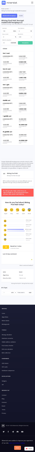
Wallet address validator (9, 342)
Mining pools (5, 324)
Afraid (29, 214)
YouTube (17, 432)
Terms (3, 410)
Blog (3, 399)
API (3, 385)
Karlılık (21, 16)
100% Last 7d (28, 231)
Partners (4, 402)
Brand (3, 406)
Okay (11, 214)
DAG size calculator (7, 349)
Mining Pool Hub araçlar (27, 283)
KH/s (14, 31)
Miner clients (5, 321)
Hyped (5, 214)
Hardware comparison (8, 370)
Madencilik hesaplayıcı (9, 16)
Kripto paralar (5, 9)
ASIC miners (5, 363)
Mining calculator (7, 335)
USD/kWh (13, 42)
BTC (12, 293)
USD (30, 293)
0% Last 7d (28, 221)
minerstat (9, 3)
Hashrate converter (7, 338)
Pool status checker (7, 345)
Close (17, 448)
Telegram (13, 432)
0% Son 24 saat (28, 220)
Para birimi (20, 34)
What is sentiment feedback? (26, 265)
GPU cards (5, 367)
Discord (22, 432)
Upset (23, 214)
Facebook (8, 432)
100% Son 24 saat (28, 229)
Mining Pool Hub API (16, 283)
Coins (3, 313)
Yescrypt (21, 275)
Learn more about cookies (17, 443)
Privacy (4, 413)
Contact (4, 395)
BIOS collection (6, 353)
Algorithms (5, 317)
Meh (18, 214)
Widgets (4, 381)
